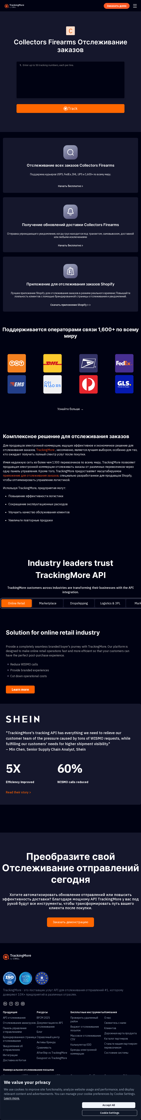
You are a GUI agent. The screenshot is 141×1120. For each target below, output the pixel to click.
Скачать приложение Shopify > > (70, 304)
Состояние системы (116, 1052)
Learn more (20, 689)
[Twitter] (17, 1003)
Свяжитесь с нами (115, 1022)
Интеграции (10, 1055)
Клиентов (110, 1028)
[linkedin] (5, 1003)
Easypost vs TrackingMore (52, 1058)
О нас (107, 1017)
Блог (39, 1031)
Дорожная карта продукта (120, 1033)
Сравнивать (44, 1047)
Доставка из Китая (14, 1060)
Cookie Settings (109, 1113)
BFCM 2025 (43, 1017)
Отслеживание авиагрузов (19, 1022)
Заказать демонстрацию (70, 922)
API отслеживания (14, 1017)
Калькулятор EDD (80, 1044)
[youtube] (23, 1003)
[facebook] (11, 1003)
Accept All (108, 1105)
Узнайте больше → (70, 409)
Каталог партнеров (116, 1038)
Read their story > (18, 792)
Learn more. (12, 1098)
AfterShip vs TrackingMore (52, 1052)
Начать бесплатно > (70, 186)
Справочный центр (48, 1037)
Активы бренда (46, 1042)
